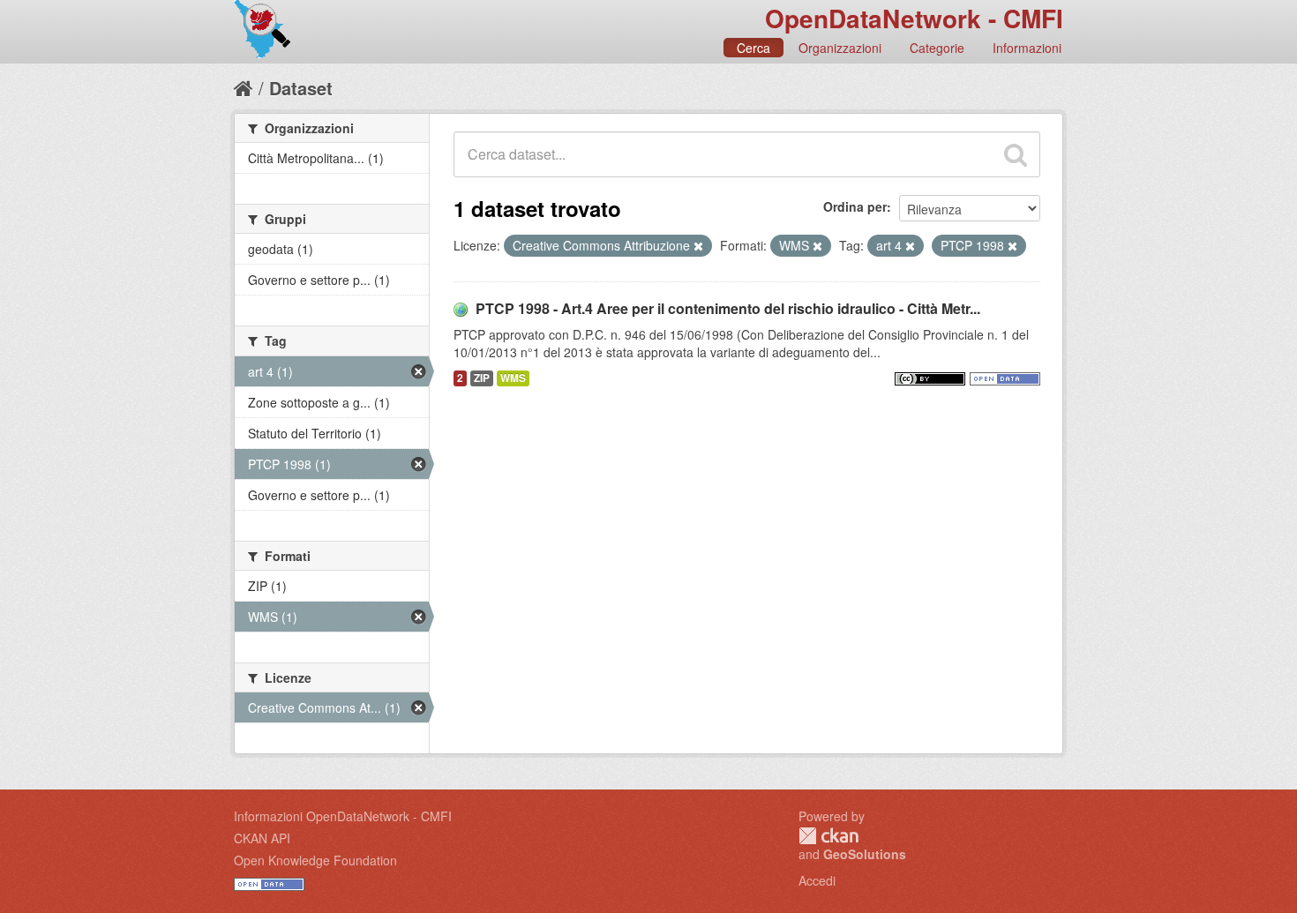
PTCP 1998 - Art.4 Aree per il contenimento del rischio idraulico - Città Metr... (728, 308)
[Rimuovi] (698, 246)
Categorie (937, 47)
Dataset (301, 88)
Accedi (817, 880)
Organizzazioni (839, 47)
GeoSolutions (864, 854)
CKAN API (262, 838)
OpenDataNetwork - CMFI (914, 18)
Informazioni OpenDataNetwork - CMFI (343, 816)
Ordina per (855, 206)
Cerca (753, 47)
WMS (513, 377)
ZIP (482, 377)
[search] (1015, 154)
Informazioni (1027, 47)
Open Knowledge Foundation (315, 860)
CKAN (828, 836)
